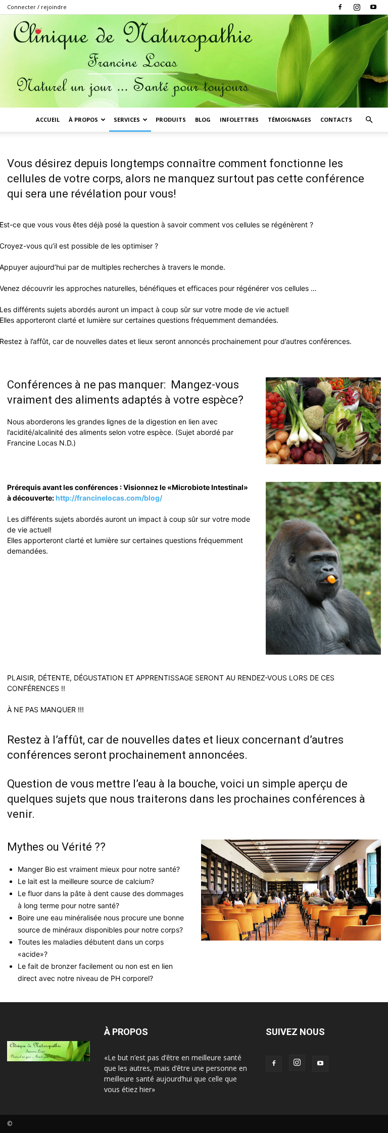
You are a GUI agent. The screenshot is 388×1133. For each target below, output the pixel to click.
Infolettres (239, 119)
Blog (203, 119)
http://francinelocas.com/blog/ (109, 498)
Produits (171, 119)
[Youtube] (373, 7)
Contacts (336, 119)
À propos (83, 119)
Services (127, 119)
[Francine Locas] (194, 61)
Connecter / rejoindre (37, 7)
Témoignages (289, 119)
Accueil (48, 119)
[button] (369, 120)
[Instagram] (356, 7)
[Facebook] (340, 7)
